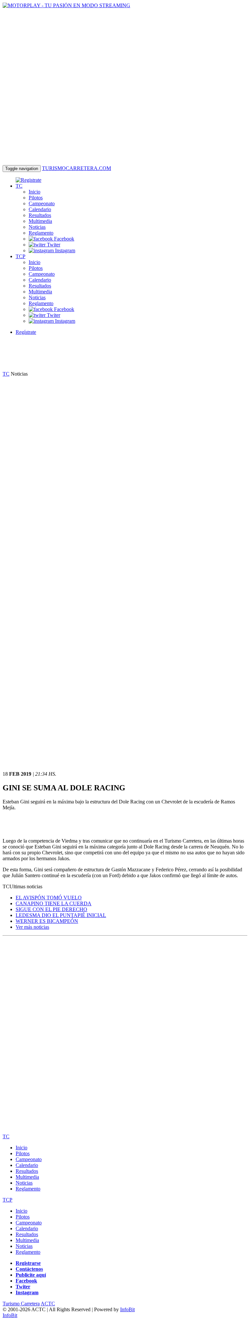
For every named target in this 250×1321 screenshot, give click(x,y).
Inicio (34, 191)
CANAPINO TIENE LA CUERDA (53, 903)
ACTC (48, 1303)
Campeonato (42, 203)
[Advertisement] (121, 355)
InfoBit (127, 1309)
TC (19, 186)
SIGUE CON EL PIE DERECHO (51, 909)
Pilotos (36, 197)
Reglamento (41, 233)
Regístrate (26, 332)
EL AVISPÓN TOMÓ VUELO (49, 897)
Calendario (40, 209)
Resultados (40, 215)
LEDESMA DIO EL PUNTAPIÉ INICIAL (61, 915)
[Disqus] (125, 1020)
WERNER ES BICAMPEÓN (47, 921)
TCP (20, 256)
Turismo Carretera (21, 1303)
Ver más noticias (32, 927)
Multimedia (40, 221)
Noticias (37, 227)
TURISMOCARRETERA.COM (76, 168)
